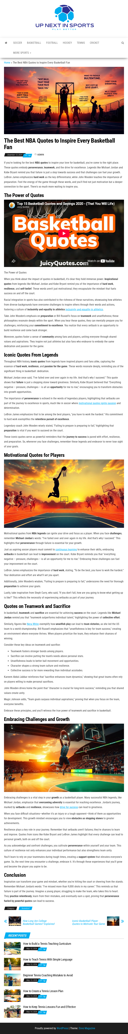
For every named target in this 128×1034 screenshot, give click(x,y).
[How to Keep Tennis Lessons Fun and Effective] (12, 1011)
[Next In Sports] (6, 43)
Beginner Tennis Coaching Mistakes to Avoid (48, 975)
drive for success (69, 807)
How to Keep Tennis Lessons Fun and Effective (49, 1007)
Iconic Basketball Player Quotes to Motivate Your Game (88, 922)
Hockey (67, 42)
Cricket (94, 42)
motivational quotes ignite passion (97, 403)
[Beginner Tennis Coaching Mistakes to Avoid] (12, 979)
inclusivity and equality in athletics (84, 309)
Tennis (81, 42)
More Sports (21, 52)
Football (52, 42)
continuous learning (66, 549)
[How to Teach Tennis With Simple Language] (12, 963)
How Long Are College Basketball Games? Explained (38, 922)
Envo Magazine (87, 1028)
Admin (40, 154)
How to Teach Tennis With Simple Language (47, 959)
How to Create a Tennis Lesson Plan (43, 991)
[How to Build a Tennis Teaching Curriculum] (12, 948)
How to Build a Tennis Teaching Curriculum (47, 943)
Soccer (17, 42)
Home (7, 62)
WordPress (62, 1028)
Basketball (34, 42)
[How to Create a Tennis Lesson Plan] (12, 995)
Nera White (33, 624)
